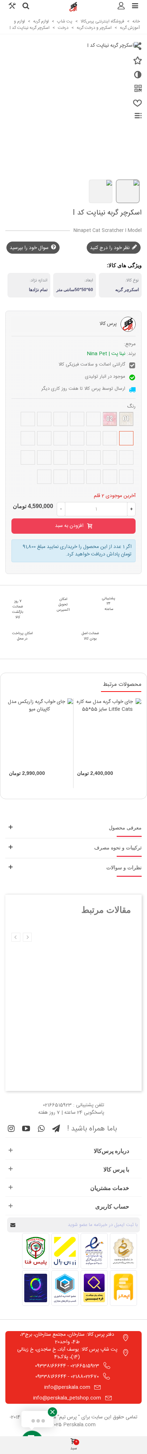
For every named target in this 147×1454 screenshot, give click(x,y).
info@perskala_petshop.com (67, 1398)
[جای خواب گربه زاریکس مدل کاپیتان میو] (39, 732)
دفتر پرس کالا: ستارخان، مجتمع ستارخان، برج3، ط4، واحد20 (67, 1338)
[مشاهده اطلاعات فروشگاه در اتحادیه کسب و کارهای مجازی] (65, 1288)
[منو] (135, 7)
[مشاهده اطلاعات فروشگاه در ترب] (35, 1288)
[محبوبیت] (136, 106)
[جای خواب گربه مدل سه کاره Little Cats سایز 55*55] (107, 732)
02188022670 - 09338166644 (67, 1376)
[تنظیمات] (12, 7)
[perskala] (73, 6)
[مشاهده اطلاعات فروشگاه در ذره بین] (94, 1288)
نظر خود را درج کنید (110, 247)
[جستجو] (25, 7)
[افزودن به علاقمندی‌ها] (136, 63)
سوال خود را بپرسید (30, 247)
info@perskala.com (67, 1387)
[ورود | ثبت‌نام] (121, 7)
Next (15, 937)
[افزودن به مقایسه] (136, 78)
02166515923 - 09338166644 (67, 1366)
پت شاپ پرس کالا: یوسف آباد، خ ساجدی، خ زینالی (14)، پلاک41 (67, 1353)
